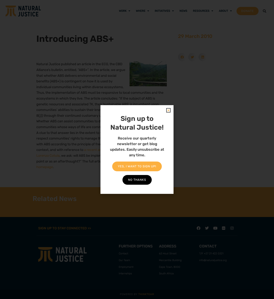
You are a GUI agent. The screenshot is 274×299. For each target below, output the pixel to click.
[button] (168, 110)
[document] (137, 149)
